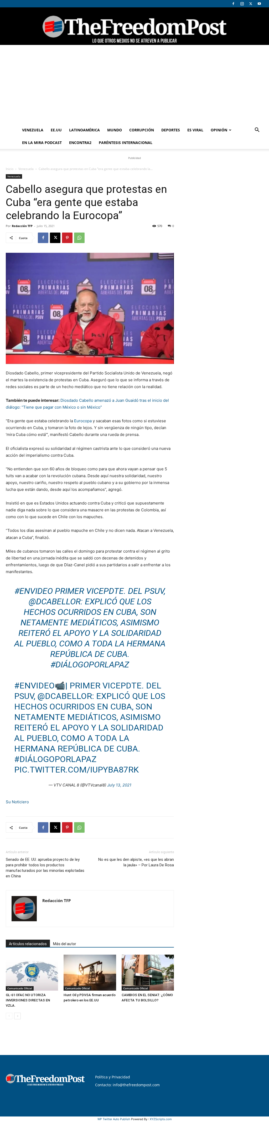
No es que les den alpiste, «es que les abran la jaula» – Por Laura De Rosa (136, 862)
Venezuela (32, 129)
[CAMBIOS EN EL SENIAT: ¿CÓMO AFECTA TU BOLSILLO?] (148, 973)
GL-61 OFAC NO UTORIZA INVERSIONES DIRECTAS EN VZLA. (28, 1000)
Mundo (114, 129)
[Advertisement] (134, 84)
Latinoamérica (84, 129)
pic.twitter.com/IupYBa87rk (76, 770)
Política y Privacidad (112, 1076)
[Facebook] (233, 3)
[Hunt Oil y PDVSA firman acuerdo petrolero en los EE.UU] (90, 973)
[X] (251, 3)
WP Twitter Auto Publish (113, 1119)
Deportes (170, 129)
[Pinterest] (67, 238)
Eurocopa (83, 420)
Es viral (195, 129)
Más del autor (64, 944)
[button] (257, 130)
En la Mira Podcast (42, 142)
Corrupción (141, 129)
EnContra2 (80, 142)
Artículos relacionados (28, 944)
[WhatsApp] (79, 238)
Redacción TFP (22, 226)
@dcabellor (55, 601)
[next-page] (17, 1016)
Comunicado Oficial (19, 988)
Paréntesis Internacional (125, 142)
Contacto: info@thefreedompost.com (127, 1084)
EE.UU (56, 129)
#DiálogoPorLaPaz (89, 665)
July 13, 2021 (119, 785)
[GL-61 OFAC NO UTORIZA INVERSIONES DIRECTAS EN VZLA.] (32, 973)
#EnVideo (33, 591)
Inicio (9, 169)
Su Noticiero (17, 801)
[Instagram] (242, 3)
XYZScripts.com (161, 1119)
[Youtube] (259, 3)
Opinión (219, 129)
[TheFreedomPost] (134, 26)
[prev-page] (9, 1016)
